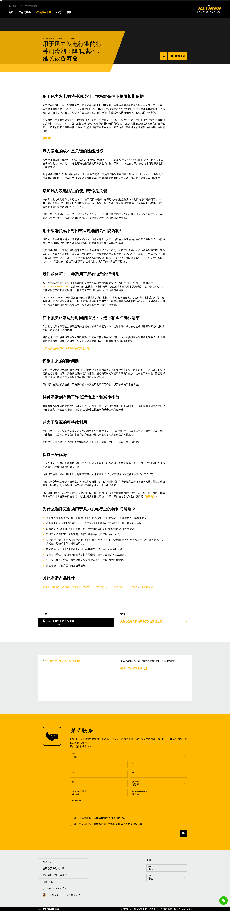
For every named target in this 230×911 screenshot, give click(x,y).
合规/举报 (48, 881)
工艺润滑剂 (132, 586)
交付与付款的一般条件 (55, 875)
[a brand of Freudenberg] (48, 909)
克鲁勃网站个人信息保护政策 (109, 818)
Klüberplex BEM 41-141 (55, 286)
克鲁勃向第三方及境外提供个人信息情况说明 (118, 824)
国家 (73, 753)
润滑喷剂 (87, 586)
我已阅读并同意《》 (101, 818)
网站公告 (47, 861)
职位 (73, 772)
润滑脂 (46, 586)
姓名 (73, 763)
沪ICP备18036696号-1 (55, 888)
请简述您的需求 (77, 800)
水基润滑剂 (147, 586)
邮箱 (73, 781)
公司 (133, 763)
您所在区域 (135, 781)
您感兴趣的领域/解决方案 (140, 791)
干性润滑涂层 (101, 586)
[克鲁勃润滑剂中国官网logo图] (209, 9)
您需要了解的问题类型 (79, 791)
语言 (149, 875)
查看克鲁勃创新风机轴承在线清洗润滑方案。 (67, 348)
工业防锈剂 (117, 586)
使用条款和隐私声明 (54, 868)
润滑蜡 (75, 586)
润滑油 (56, 586)
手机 (133, 772)
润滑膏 (65, 586)
